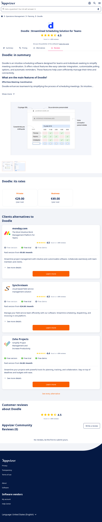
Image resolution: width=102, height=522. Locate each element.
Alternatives (40, 48)
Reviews (57, 48)
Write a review (92, 426)
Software (5, 487)
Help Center (6, 504)
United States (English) (23, 514)
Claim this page (64, 44)
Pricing (24, 48)
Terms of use (6, 474)
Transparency (7, 470)
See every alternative (51, 393)
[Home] (2, 16)
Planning (31, 16)
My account (6, 499)
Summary (9, 48)
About (4, 483)
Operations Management (15, 16)
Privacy (4, 465)
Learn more (51, 274)
